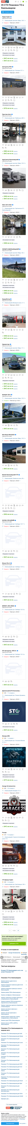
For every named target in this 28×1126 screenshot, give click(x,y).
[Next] (26, 957)
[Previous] (1, 957)
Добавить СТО (14, 943)
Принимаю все (10, 1123)
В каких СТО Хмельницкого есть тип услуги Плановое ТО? (12, 971)
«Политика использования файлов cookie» (13, 1119)
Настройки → (23, 1123)
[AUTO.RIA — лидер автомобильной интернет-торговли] (5, 1)
